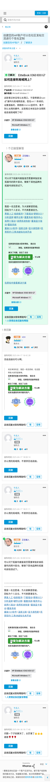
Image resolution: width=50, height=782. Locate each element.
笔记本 (8, 27)
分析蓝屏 (9, 217)
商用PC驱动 (10, 221)
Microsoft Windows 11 (21, 125)
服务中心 (38, 217)
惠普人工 (9, 213)
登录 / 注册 (41, 13)
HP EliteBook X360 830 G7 (23, 120)
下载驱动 (28, 213)
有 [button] (31, 317)
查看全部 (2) (16, 129)
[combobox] (25, 20)
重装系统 (12, 224)
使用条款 (29, 777)
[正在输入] (9, 158)
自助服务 (18, 213)
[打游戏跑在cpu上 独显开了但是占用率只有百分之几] (19, 48)
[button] (44, 55)
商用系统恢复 (23, 221)
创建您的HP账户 (11, 43)
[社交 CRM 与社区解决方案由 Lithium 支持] (29, 765)
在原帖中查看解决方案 (15, 282)
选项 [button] (46, 27)
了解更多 (28, 43)
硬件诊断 (18, 217)
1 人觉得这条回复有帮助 (16, 320)
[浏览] (4, 13)
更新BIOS (38, 213)
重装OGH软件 (11, 228)
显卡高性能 (34, 228)
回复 (11, 136)
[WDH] (8, 339)
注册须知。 (39, 777)
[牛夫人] (8, 58)
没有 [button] (39, 317)
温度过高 (23, 228)
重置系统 (28, 217)
